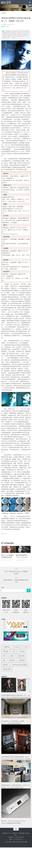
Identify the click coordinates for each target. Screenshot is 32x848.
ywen (4, 24)
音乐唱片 (3, 13)
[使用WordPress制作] (10, 841)
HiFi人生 (25, 647)
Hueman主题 (24, 842)
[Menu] (30, 2)
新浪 (16, 611)
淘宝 (25, 611)
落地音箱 (22, 660)
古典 (13, 651)
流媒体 (12, 656)
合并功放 (22, 651)
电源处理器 (21, 656)
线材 (4, 660)
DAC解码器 (6, 647)
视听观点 (5, 665)
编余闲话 (12, 660)
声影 (4, 656)
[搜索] (29, 590)
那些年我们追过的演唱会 (19, 665)
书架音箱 (5, 651)
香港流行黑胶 (7, 669)
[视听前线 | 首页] (7, 2)
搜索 (2, 587)
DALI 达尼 (16, 647)
